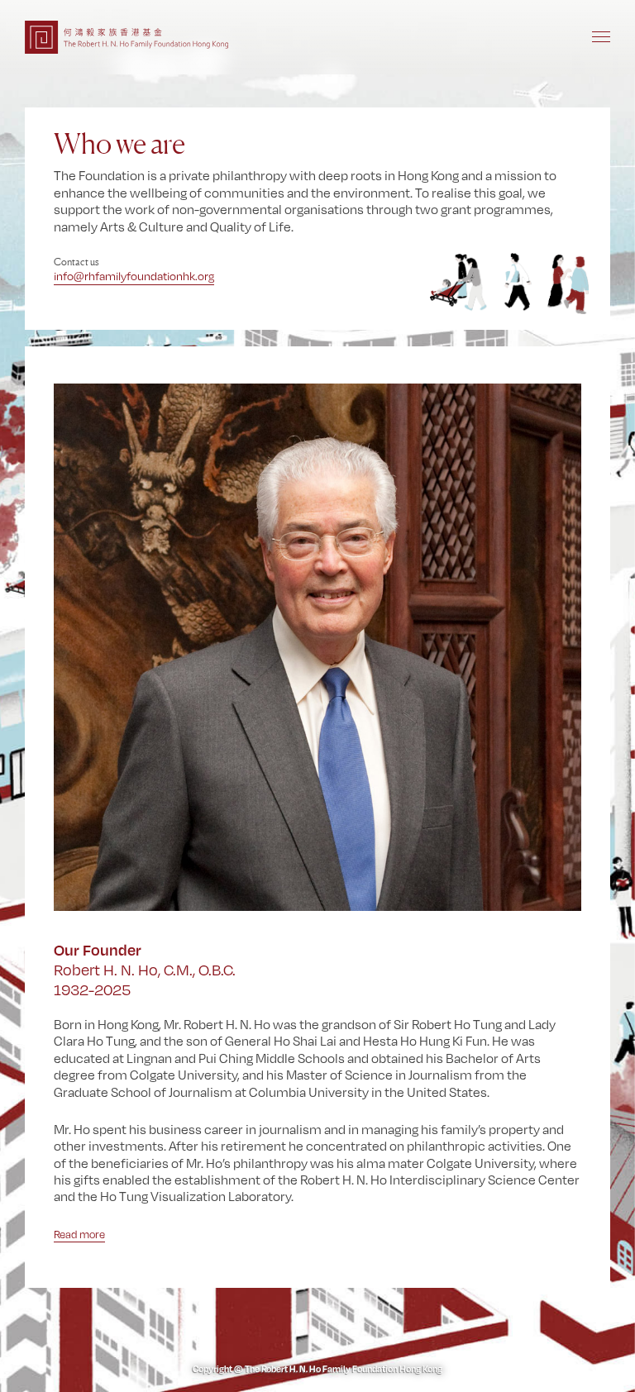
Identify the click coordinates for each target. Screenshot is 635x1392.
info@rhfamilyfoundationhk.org (134, 276)
